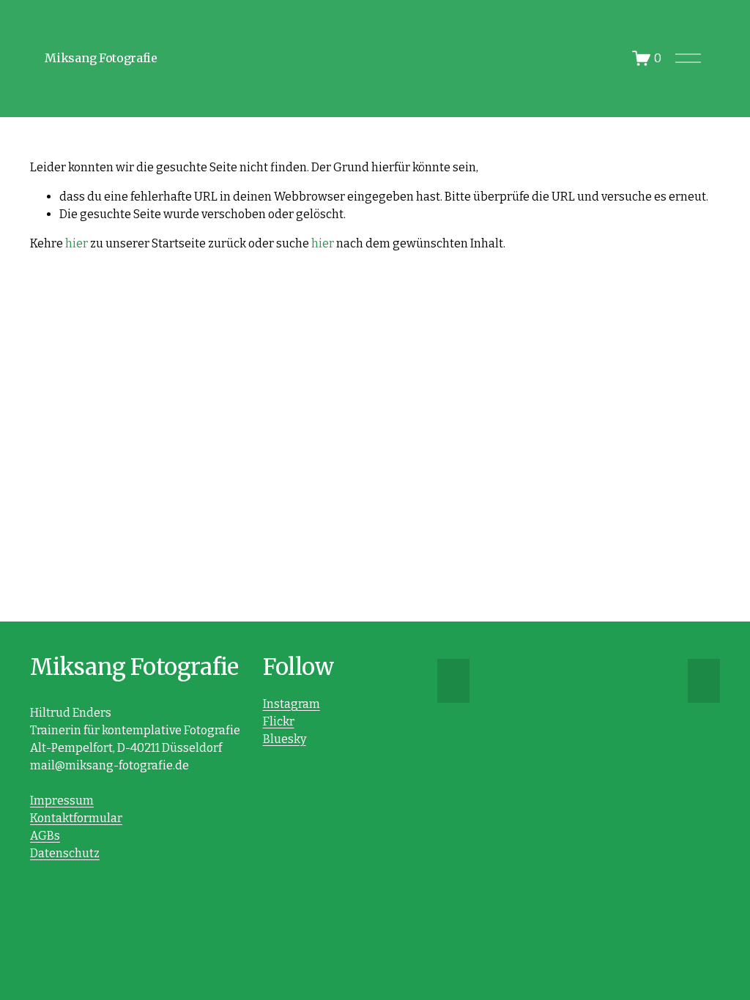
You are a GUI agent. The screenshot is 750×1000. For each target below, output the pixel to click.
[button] (453, 681)
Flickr (278, 721)
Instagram (291, 704)
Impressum (62, 800)
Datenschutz (65, 853)
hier (76, 243)
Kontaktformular (76, 818)
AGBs (45, 836)
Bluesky (284, 739)
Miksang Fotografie (101, 58)
